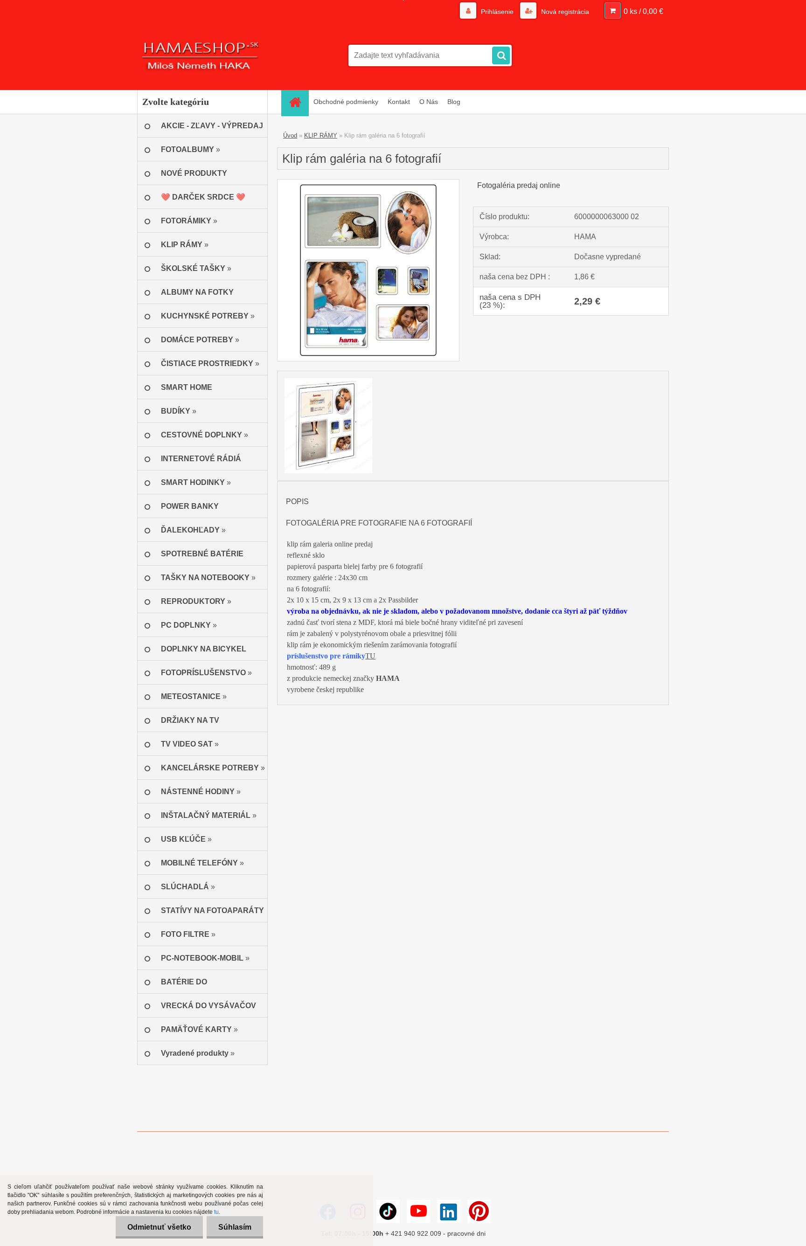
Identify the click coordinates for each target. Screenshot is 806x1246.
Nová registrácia (564, 11)
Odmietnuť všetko (159, 1227)
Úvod (290, 135)
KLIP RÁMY (320, 135)
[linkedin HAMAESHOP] (448, 1211)
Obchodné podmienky (345, 101)
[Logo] (201, 55)
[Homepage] (298, 102)
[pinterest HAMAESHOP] (479, 1211)
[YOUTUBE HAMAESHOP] (418, 1211)
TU (370, 656)
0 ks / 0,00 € (643, 11)
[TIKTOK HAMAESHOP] (388, 1211)
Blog (453, 101)
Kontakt (399, 101)
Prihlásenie (497, 11)
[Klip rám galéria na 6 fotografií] (368, 183)
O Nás (428, 101)
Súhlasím (234, 1227)
